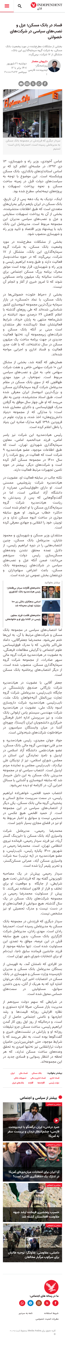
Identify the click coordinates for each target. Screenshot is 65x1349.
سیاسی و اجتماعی (32, 1098)
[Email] (27, 83)
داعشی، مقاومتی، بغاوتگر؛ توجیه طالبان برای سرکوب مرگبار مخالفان (33, 1255)
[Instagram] (39, 1303)
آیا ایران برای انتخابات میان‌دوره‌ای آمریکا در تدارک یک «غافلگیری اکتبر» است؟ (34, 1174)
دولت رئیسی (54, 1083)
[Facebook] (45, 83)
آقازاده (30, 1083)
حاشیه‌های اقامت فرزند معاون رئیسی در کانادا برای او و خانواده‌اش (22, 617)
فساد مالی (23, 1073)
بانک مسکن (37, 1073)
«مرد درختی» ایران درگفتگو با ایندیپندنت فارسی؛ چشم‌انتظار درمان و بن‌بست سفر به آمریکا (33, 1131)
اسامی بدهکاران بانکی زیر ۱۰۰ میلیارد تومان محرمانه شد (26, 604)
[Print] (21, 83)
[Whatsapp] (39, 83)
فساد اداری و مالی (38, 1078)
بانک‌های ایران (18, 1083)
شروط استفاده (51, 1313)
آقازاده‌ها (41, 1083)
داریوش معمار (40, 61)
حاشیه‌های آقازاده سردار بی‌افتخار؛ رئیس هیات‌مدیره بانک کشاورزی (23, 590)
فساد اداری (54, 1078)
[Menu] (7, 6)
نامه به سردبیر (25, 1313)
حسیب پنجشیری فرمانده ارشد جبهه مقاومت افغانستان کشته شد (36, 1214)
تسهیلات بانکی (20, 1078)
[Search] (19, 6)
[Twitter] (33, 83)
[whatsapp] (22, 1303)
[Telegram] (30, 1303)
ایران (13, 1073)
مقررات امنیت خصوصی (47, 1319)
